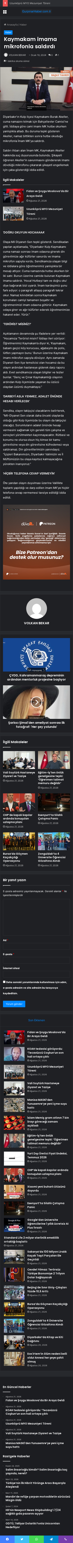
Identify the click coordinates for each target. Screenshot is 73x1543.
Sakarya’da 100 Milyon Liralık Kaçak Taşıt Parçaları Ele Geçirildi (47, 1255)
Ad (5, 940)
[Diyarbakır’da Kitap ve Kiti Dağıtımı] (14, 1342)
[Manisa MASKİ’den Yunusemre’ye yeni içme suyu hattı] (14, 1105)
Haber (23, 24)
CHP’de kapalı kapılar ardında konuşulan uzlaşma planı (17, 818)
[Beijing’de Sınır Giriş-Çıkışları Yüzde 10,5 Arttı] (14, 1293)
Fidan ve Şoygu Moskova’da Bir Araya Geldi (46, 1034)
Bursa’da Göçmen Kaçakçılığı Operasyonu (15, 857)
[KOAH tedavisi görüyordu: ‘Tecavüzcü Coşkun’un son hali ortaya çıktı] (14, 1054)
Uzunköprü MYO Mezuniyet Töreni (30, 3)
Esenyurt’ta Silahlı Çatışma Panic (50, 816)
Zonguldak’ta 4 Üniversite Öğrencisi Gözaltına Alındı (52, 857)
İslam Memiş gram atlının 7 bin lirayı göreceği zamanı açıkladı (48, 1121)
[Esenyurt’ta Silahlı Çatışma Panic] (54, 802)
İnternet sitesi (11, 968)
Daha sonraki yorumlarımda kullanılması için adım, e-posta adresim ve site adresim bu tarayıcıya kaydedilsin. (35, 988)
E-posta (8, 954)
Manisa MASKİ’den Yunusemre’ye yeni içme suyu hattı (47, 1104)
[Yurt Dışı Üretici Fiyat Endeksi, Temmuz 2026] (14, 1159)
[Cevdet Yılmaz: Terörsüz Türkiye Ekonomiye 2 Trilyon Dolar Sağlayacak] (14, 1275)
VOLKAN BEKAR (17, 55)
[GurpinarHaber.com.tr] (36, 11)
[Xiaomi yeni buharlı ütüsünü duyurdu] (14, 1192)
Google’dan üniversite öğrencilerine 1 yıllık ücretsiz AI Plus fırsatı (48, 1223)
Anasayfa (12, 24)
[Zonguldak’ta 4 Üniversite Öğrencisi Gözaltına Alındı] (54, 841)
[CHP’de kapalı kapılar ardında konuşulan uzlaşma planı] (19, 802)
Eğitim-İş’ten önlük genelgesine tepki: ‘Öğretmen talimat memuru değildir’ (51, 778)
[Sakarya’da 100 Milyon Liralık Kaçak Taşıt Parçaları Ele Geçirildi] (14, 1257)
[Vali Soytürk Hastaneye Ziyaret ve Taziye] (19, 760)
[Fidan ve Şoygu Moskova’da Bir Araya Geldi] (13, 196)
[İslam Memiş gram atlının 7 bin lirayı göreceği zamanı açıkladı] (14, 1123)
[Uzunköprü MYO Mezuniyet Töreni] (13, 214)
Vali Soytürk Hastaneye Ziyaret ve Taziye (19, 774)
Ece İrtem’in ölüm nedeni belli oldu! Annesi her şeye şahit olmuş (47, 1357)
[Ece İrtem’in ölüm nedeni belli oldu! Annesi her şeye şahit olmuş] (14, 1359)
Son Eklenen (36, 1020)
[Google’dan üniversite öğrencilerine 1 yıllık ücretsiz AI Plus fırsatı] (14, 1225)
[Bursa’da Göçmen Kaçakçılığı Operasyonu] (19, 841)
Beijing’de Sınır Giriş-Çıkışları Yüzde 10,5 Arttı (47, 1289)
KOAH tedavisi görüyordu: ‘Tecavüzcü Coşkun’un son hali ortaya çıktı (45, 1052)
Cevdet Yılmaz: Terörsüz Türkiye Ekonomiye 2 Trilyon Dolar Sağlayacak (46, 1273)
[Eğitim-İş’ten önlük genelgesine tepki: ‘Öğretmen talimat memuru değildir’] (54, 760)
